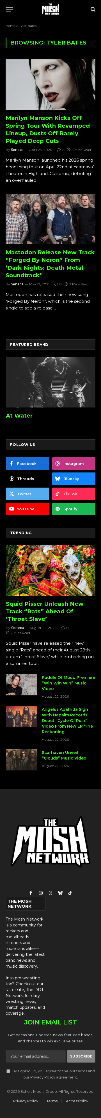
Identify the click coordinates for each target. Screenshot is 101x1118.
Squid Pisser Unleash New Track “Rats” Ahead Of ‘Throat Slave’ (45, 611)
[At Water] (50, 382)
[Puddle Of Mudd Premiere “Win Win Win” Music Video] (21, 684)
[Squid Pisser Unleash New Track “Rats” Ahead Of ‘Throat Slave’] (50, 570)
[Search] (92, 9)
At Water (19, 415)
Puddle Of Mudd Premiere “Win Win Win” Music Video (68, 683)
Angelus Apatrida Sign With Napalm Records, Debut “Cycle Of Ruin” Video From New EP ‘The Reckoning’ (67, 720)
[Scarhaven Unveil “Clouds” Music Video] (21, 759)
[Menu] (9, 9)
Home (10, 26)
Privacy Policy (42, 1077)
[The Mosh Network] (50, 9)
